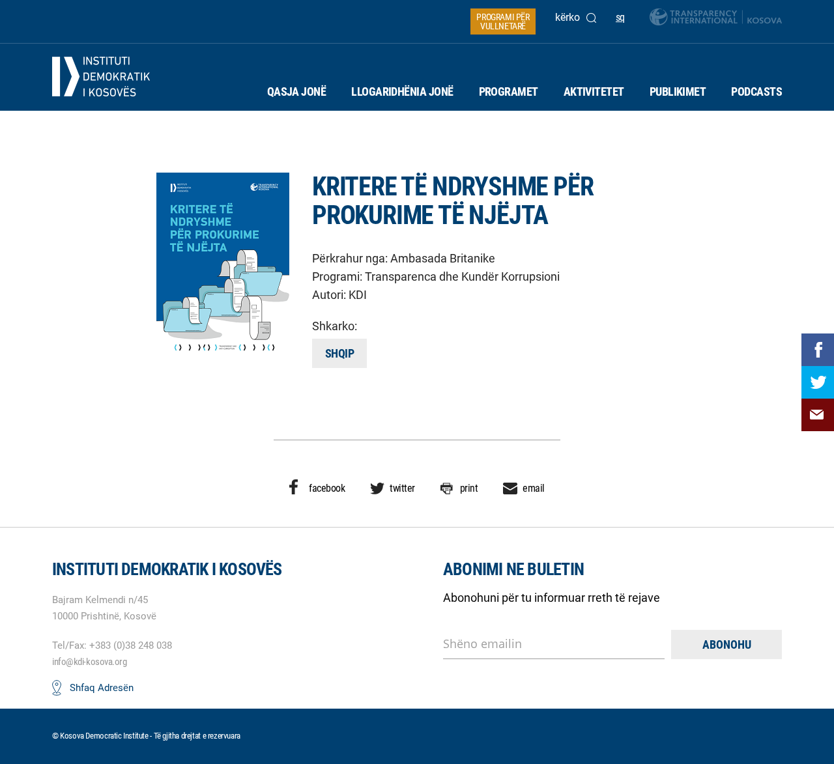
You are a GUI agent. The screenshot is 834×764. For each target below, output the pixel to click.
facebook (327, 488)
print (469, 488)
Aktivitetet (594, 91)
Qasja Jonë (296, 91)
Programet (508, 91)
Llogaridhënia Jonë (402, 91)
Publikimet (678, 91)
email (534, 488)
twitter (402, 488)
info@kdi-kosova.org (89, 662)
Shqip (339, 353)
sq (620, 17)
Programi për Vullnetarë (502, 21)
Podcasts (756, 91)
